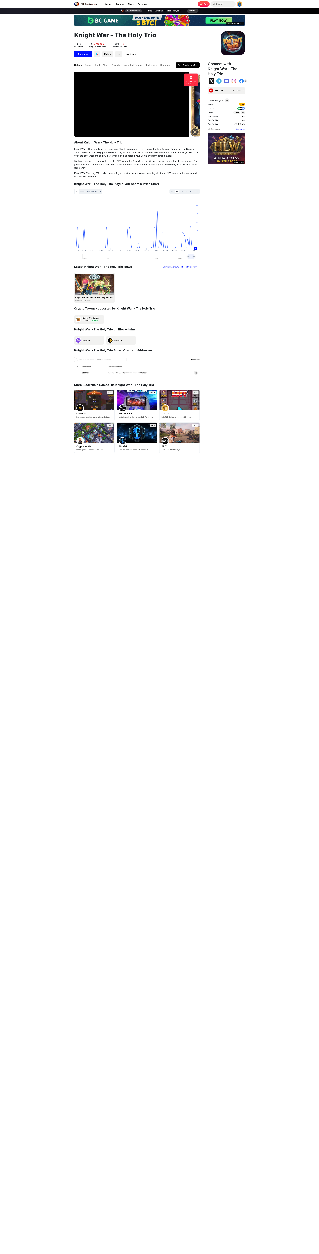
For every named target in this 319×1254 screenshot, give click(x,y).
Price (82, 191)
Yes (243, 116)
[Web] (243, 108)
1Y (186, 191)
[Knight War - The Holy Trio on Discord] (226, 81)
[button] (197, 104)
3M (177, 191)
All (77, 191)
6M (182, 191)
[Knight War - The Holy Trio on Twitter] (211, 81)
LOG (196, 191)
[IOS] (241, 108)
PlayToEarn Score (94, 191)
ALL (191, 191)
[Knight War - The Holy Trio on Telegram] (219, 81)
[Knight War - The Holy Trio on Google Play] (97, 54)
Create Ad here (239, 162)
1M (172, 191)
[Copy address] (196, 373)
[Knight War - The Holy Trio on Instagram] (234, 81)
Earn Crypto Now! (186, 65)
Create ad (240, 129)
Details (192, 11)
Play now (83, 54)
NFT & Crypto (239, 124)
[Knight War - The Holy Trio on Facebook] (241, 81)
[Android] (239, 108)
